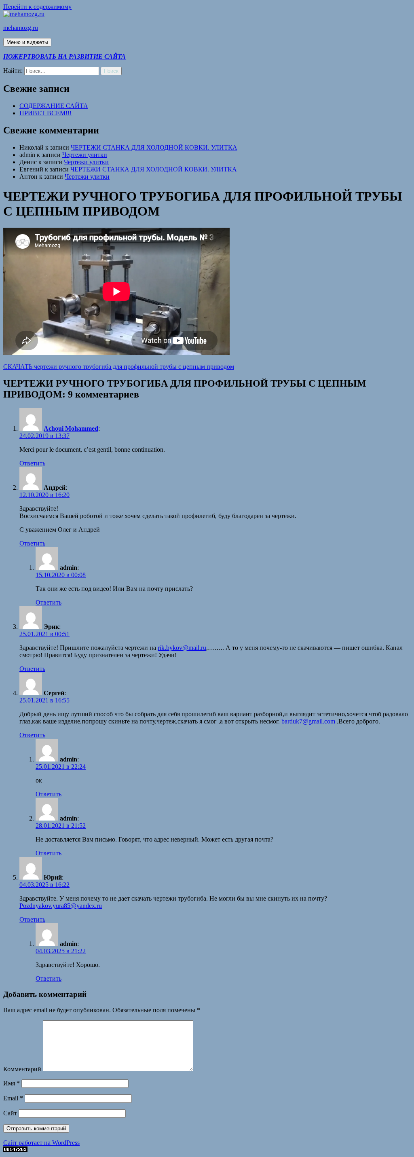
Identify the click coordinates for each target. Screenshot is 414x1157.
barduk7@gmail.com (308, 721)
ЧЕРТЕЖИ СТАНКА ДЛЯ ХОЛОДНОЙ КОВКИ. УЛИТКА (154, 147)
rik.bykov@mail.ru (182, 647)
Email (13, 1098)
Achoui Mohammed (71, 428)
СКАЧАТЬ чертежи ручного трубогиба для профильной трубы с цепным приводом (118, 366)
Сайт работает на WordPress (41, 1142)
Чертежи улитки (84, 154)
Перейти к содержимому (37, 6)
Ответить (32, 463)
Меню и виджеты (27, 42)
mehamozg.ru (20, 27)
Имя (11, 1083)
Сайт (10, 1113)
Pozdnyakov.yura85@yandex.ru (60, 905)
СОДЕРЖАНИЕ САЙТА (53, 105)
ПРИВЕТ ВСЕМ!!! (45, 113)
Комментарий (22, 1069)
